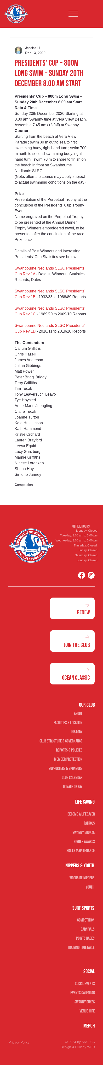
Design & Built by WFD (78, 1047)
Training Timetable (81, 947)
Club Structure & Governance (61, 741)
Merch (89, 1026)
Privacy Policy (19, 1042)
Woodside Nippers (81, 877)
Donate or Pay (72, 786)
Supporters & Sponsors (65, 768)
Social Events (85, 983)
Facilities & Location (68, 722)
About (78, 713)
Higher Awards (84, 841)
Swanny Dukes (84, 1002)
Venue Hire (87, 1011)
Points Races (85, 938)
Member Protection (68, 759)
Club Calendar (72, 777)
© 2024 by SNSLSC (80, 1042)
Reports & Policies (69, 750)
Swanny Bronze (84, 832)
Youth (90, 887)
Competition (24, 485)
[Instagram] (91, 575)
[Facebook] (81, 575)
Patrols (89, 823)
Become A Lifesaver (81, 814)
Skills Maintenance (81, 850)
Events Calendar (82, 992)
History (76, 732)
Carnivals (88, 929)
